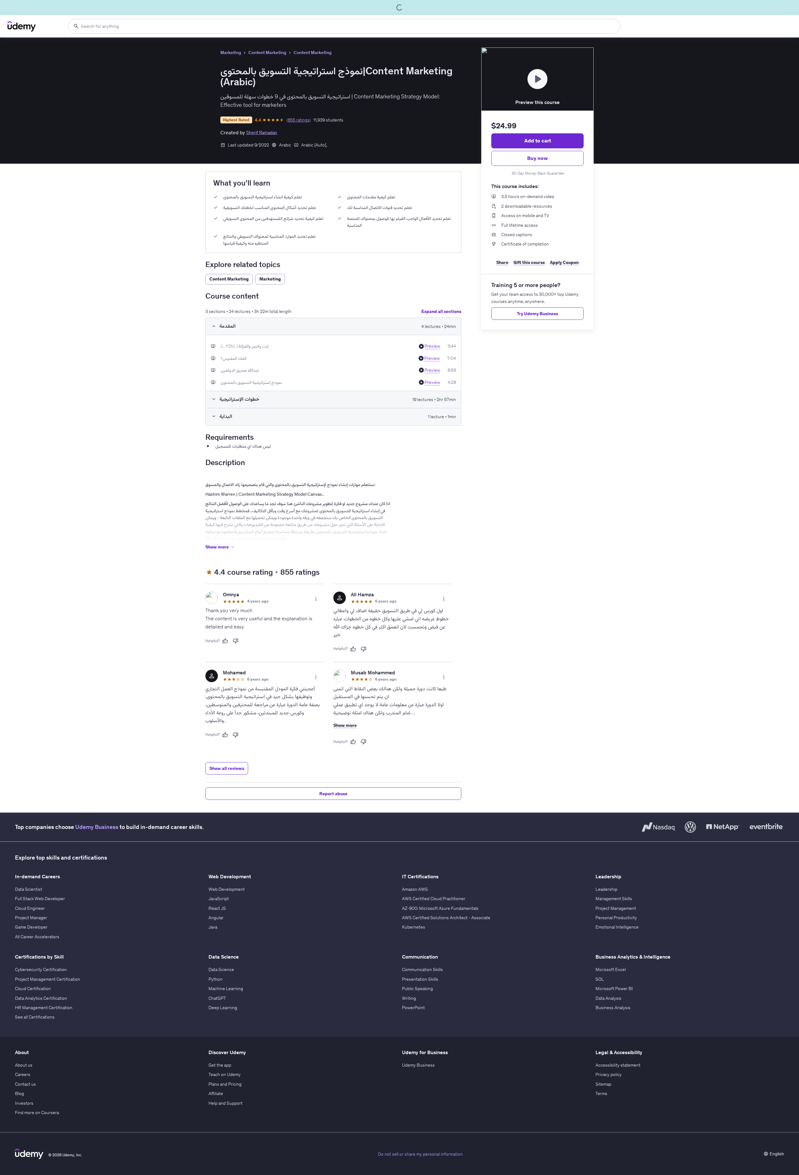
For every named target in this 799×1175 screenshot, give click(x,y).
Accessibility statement (618, 1065)
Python (215, 979)
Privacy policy (609, 1074)
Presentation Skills (420, 979)
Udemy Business (96, 826)
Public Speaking (417, 988)
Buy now (537, 158)
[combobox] (344, 26)
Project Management (616, 908)
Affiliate (215, 1093)
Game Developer (31, 927)
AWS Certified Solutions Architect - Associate (446, 917)
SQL (600, 979)
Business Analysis (613, 1007)
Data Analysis (608, 998)
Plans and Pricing (225, 1084)
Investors (24, 1103)
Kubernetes (413, 927)
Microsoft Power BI (614, 988)
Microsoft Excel (611, 969)
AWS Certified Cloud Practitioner (433, 898)
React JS (217, 908)
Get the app (219, 1065)
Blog (19, 1093)
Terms (601, 1093)
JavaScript (218, 898)
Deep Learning (222, 1007)
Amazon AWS (415, 889)
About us (23, 1065)
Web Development (226, 889)
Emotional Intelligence (617, 927)
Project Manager (31, 917)
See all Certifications (35, 1017)
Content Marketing (267, 52)
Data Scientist (28, 889)
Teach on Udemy (224, 1074)
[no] (235, 641)
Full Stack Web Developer (40, 898)
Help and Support (225, 1103)
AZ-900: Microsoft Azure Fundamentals (440, 908)
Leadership (606, 889)
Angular (215, 917)
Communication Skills (422, 969)
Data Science (221, 969)
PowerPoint (413, 1007)
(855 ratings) (299, 120)
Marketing (230, 52)
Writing (409, 998)
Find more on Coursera (37, 1112)
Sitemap (603, 1084)
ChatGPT (217, 998)
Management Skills (614, 898)
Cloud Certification (33, 988)
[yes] (225, 641)
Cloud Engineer (30, 908)
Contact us (25, 1084)
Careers (22, 1074)
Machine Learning (225, 988)
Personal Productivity (616, 917)
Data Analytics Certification (41, 998)
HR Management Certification (43, 1007)
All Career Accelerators (37, 937)
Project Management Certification (47, 979)
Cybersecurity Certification (41, 969)
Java (212, 927)
